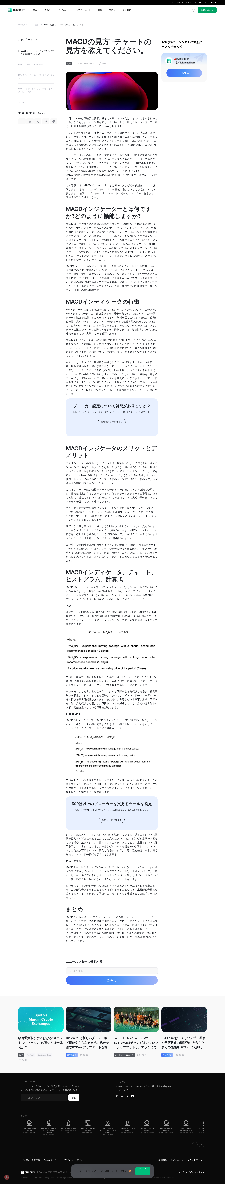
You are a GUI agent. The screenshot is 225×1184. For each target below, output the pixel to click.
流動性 (47, 10)
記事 (37, 25)
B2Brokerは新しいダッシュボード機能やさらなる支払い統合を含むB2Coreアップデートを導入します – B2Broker (88, 1042)
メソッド (133, 170)
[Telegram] (127, 1096)
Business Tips (44, 1055)
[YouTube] (132, 1096)
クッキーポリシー (119, 1171)
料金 (201, 2)
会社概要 (126, 10)
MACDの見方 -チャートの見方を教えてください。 (65, 25)
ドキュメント (191, 2)
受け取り (142, 1171)
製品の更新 (72, 1055)
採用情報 (162, 1160)
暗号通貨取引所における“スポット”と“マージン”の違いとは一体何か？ (40, 1042)
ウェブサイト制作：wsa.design (191, 1172)
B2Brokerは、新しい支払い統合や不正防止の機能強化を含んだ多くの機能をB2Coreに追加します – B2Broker (183, 1042)
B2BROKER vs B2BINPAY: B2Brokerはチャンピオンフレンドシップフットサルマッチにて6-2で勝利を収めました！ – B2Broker (136, 1042)
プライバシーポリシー (73, 1160)
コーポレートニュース (124, 1055)
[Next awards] (201, 1144)
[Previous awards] (195, 1144)
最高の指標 (100, 223)
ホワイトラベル (83, 10)
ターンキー (63, 10)
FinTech (30, 1055)
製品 (35, 10)
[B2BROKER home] (16, 10)
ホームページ (23, 25)
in (121, 1096)
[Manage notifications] (6, 1177)
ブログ (112, 10)
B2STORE (209, 2)
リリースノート (174, 2)
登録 (73, 1097)
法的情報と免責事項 (30, 1160)
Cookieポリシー (51, 1160)
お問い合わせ (207, 10)
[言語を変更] (193, 10)
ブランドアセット (195, 1160)
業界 (100, 10)
